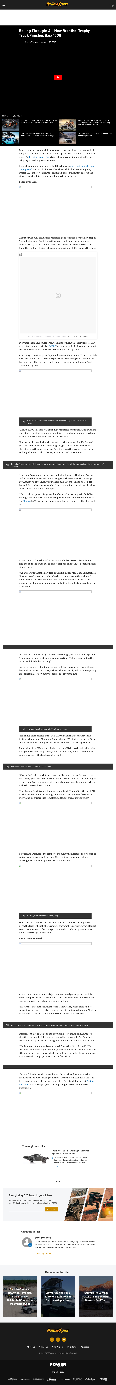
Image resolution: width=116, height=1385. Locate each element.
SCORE (52, 346)
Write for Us (72, 1346)
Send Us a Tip (57, 1346)
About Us (31, 1346)
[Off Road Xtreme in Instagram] (52, 1339)
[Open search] (112, 5)
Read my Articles (44, 1254)
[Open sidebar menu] (3, 4)
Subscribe (51, 1209)
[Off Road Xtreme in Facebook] (58, 1339)
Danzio (27, 501)
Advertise (85, 1346)
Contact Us (43, 1346)
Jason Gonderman (58, 1167)
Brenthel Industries (39, 157)
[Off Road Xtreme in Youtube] (64, 1339)
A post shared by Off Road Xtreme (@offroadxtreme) (46, 336)
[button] (58, 77)
